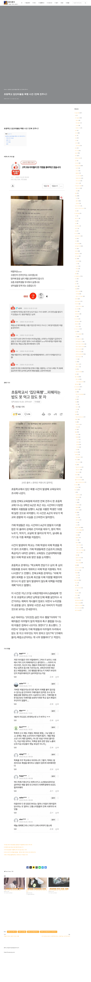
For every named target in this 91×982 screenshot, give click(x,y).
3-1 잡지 (75, 452)
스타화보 (76, 487)
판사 (76, 409)
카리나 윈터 (78, 180)
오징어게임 (78, 145)
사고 (76, 361)
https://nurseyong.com (9, 952)
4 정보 (75, 489)
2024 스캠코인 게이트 (80, 346)
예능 (76, 195)
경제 (76, 512)
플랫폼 (77, 507)
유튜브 (76, 251)
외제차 (77, 577)
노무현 (77, 439)
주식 (76, 522)
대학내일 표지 (78, 457)
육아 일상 (77, 256)
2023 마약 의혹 (79, 371)
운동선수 (76, 323)
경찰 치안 (77, 389)
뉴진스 (77, 170)
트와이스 (77, 183)
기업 (76, 514)
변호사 (77, 406)
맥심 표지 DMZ (78, 467)
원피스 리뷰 (78, 545)
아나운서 (76, 163)
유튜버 (76, 298)
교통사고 (77, 364)
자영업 (77, 427)
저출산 (76, 419)
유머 (76, 248)
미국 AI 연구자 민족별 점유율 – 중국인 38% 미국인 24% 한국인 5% (20, 852)
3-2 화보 (76, 484)
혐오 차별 (77, 376)
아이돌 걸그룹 (77, 165)
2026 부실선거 (78, 356)
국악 (76, 215)
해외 (76, 210)
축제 (76, 271)
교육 (76, 391)
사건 (18, 98)
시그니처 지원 (78, 175)
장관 (76, 449)
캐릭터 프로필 (78, 562)
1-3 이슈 (75, 233)
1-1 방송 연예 (76, 112)
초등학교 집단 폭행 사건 (12, 931)
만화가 (76, 286)
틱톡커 (76, 311)
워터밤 (77, 268)
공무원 (77, 434)
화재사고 (77, 366)
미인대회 (77, 261)
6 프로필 (76, 597)
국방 (76, 399)
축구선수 (77, 326)
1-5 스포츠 (76, 318)
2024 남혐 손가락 (79, 381)
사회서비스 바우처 (78, 567)
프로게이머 (77, 313)
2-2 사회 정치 (77, 386)
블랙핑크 (77, 173)
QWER (77, 168)
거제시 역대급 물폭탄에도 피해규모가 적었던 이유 (16, 854)
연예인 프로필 (77, 602)
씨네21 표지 (78, 477)
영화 (76, 193)
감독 (76, 130)
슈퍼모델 (77, 293)
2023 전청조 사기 (79, 341)
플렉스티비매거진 (78, 479)
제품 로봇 (77, 497)
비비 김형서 (78, 122)
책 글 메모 (77, 592)
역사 (76, 590)
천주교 (76, 595)
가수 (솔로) (77, 117)
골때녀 (77, 200)
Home (5, 89)
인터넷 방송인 (77, 301)
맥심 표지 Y (78, 469)
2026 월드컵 (77, 321)
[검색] (85, 2)
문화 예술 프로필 (78, 600)
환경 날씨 (77, 384)
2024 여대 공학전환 (79, 394)
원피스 (77, 542)
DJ (75, 281)
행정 (76, 432)
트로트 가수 (78, 127)
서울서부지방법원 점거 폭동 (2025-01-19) (57, 890)
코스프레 (76, 308)
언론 (76, 411)
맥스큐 (76, 459)
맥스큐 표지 (78, 462)
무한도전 (77, 203)
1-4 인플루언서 (77, 276)
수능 (76, 396)
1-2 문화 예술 (76, 213)
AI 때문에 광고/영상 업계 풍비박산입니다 (13, 847)
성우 (76, 160)
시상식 (77, 266)
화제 (76, 273)
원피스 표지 (78, 552)
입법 (76, 414)
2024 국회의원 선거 (79, 416)
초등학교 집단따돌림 (22, 931)
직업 (76, 421)
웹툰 (76, 555)
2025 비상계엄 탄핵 (79, 354)
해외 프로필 (77, 610)
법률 (76, 565)
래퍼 (76, 148)
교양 (76, 138)
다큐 (76, 140)
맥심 (76, 464)
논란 (76, 331)
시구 (76, 263)
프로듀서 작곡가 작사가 (79, 208)
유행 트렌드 (77, 253)
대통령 (77, 437)
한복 (76, 231)
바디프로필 (77, 243)
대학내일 (76, 454)
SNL (76, 198)
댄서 (76, 283)
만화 (76, 535)
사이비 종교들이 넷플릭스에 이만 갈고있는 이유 (15, 849)
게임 (76, 238)
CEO (76, 278)
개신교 (76, 582)
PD (75, 115)
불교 (76, 585)
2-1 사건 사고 (13, 98)
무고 (76, 359)
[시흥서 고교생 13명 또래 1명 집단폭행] (14, 883)
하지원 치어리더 (79, 306)
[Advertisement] (37, 117)
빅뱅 (76, 190)
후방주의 (77, 509)
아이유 (77, 125)
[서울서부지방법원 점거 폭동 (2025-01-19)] (58, 883)
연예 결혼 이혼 (78, 246)
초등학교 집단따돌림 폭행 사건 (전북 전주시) (49, 931)
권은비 (77, 120)
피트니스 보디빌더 (79, 296)
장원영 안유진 (78, 178)
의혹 (76, 369)
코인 (76, 524)
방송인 (76, 153)
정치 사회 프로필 (78, 607)
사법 (76, 401)
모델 (76, 288)
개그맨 (76, 132)
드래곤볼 (77, 532)
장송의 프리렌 (78, 557)
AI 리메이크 (78, 494)
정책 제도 (77, 519)
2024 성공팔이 (78, 334)
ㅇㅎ (76, 502)
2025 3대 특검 (78, 351)
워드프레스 (77, 570)
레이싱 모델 (78, 291)
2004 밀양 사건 (79, 339)
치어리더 (76, 303)
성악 (76, 223)
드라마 (76, 143)
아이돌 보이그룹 (78, 185)
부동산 (77, 517)
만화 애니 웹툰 (78, 527)
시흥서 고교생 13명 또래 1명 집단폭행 (12, 890)
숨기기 (9, 133)
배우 (76, 155)
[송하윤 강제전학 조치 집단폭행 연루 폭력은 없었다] (36, 883)
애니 (76, 540)
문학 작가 (77, 218)
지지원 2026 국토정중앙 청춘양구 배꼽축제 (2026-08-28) (18, 844)
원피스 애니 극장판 (80, 550)
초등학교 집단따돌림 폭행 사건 (33, 931)
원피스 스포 (78, 547)
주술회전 (77, 560)
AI (75, 492)
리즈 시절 (77, 150)
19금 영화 (77, 504)
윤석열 (77, 444)
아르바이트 (78, 424)
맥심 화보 (77, 472)
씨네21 (76, 474)
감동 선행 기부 (78, 236)
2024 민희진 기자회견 (80, 344)
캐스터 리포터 (77, 205)
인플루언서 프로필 (78, 605)
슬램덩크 (77, 537)
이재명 (77, 447)
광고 (76, 135)
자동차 (76, 572)
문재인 (77, 442)
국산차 (77, 575)
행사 (76, 258)
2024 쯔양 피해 (79, 349)
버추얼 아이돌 (77, 158)
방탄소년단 (78, 188)
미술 (76, 220)
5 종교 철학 (76, 580)
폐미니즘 (77, 379)
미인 (76, 241)
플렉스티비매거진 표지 (80, 482)
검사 (76, 404)
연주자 (76, 228)
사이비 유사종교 (78, 587)
